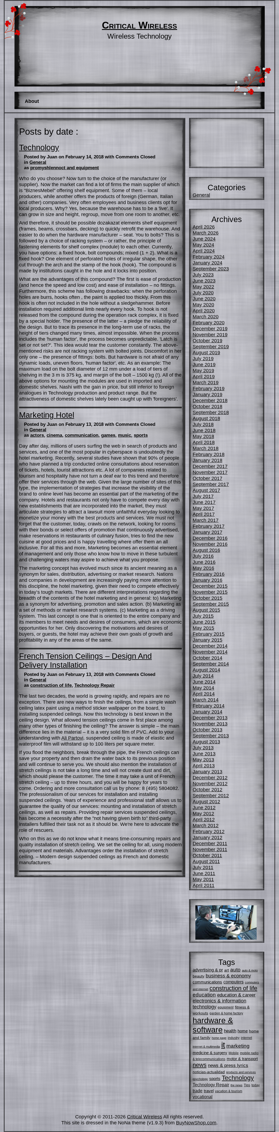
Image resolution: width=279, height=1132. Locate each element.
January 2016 (207, 580)
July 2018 (203, 424)
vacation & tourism (228, 1091)
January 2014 (207, 712)
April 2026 (204, 227)
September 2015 (211, 604)
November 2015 (210, 592)
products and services (241, 1072)
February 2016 (209, 574)
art (226, 970)
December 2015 (210, 586)
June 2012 (204, 807)
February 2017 (209, 526)
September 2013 (211, 736)
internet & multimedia (206, 1046)
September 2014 (211, 664)
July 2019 (203, 358)
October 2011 (207, 855)
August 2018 (206, 418)
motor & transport (242, 1058)
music (124, 435)
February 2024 (209, 257)
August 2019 (206, 352)
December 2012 (210, 777)
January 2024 (207, 263)
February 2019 (209, 388)
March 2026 (206, 233)
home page (219, 1037)
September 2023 (211, 269)
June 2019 (204, 364)
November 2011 (210, 849)
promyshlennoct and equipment (64, 167)
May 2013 (203, 759)
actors (37, 435)
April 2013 (204, 765)
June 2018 (204, 430)
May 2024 (203, 245)
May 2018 (203, 436)
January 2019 (207, 394)
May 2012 (203, 813)
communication (81, 435)
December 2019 (210, 328)
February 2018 (209, 454)
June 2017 (204, 502)
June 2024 (204, 239)
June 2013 (204, 753)
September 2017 (211, 484)
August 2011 (206, 861)
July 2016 (203, 556)
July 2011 (203, 867)
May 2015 (203, 628)
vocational (203, 1096)
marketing (238, 1046)
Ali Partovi (72, 738)
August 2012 (206, 801)
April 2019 (204, 376)
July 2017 (203, 496)
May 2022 (203, 287)
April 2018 (204, 442)
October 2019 (207, 340)
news (200, 1065)
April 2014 (204, 694)
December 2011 (210, 843)
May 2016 (203, 568)
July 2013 (203, 747)
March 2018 (206, 448)
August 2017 (206, 490)
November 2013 (210, 724)
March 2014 (206, 700)
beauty (198, 976)
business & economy (228, 976)
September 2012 (211, 795)
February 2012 (209, 831)
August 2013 (206, 742)
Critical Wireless (139, 25)
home (243, 1031)
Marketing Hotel (46, 415)
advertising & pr (208, 969)
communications (207, 982)
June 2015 (204, 622)
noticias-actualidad (209, 1072)
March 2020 (206, 316)
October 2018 (207, 406)
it (223, 1044)
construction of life (51, 685)
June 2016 (204, 562)
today (255, 1085)
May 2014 (203, 688)
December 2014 (210, 646)
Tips (247, 1085)
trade (197, 1090)
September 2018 (211, 412)
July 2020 (203, 293)
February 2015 (209, 634)
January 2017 (207, 532)
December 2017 (210, 466)
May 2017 (203, 508)
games (108, 435)
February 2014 (209, 706)
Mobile (234, 1053)
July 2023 (203, 275)
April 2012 (204, 819)
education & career (236, 995)
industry (233, 1038)
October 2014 (207, 658)
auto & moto (250, 970)
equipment (225, 1007)
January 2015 (207, 640)
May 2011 (203, 879)
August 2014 (206, 670)
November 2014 (210, 652)
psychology (200, 1079)
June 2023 (204, 281)
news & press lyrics (228, 1065)
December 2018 (210, 400)
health (230, 1030)
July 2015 (203, 616)
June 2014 (204, 682)
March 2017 (206, 520)
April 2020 (204, 310)
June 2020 (204, 299)
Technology (39, 147)
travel (209, 1090)
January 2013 (207, 771)
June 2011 (204, 873)
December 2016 (210, 538)
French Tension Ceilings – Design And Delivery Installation (85, 660)
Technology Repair (94, 685)
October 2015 (207, 598)
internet (246, 1038)
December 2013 (210, 718)
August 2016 (206, 550)
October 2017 (207, 478)
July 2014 (203, 676)
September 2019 (211, 346)
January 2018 (207, 460)
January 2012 (207, 837)
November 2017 (210, 472)
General (37, 162)
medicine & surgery (210, 1052)
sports (141, 435)
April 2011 (203, 885)
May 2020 (203, 304)
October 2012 (207, 789)
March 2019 (206, 382)
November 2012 (210, 783)
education (204, 995)
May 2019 (203, 370)
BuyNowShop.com (196, 1122)
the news (236, 1085)
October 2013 (207, 730)
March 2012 (206, 825)
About (32, 101)
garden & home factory (226, 1013)
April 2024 (204, 251)
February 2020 (209, 322)
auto (235, 970)
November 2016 (210, 544)
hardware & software (213, 1025)
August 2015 (206, 610)
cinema (54, 435)
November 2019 (210, 334)
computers (233, 981)
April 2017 (204, 514)
